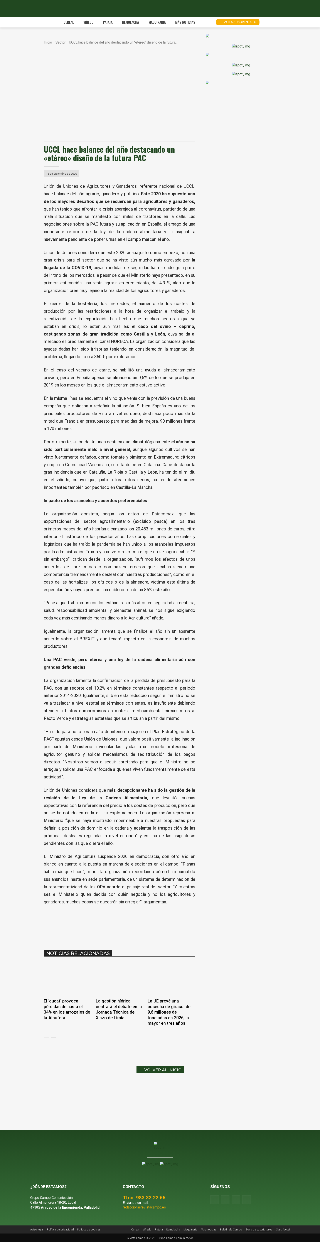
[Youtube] (236, 1199)
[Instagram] (225, 1199)
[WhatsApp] (107, 932)
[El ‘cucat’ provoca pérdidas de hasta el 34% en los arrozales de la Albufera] (67, 979)
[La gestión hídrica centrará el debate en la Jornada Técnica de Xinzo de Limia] (119, 979)
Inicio (48, 42)
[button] (207, 22)
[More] (147, 932)
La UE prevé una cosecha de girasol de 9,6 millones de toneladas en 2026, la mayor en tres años (169, 1012)
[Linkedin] (117, 932)
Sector (61, 42)
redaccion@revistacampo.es (144, 1207)
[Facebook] (87, 932)
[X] (97, 932)
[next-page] (53, 1035)
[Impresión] (137, 932)
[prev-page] (46, 1035)
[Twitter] (246, 1199)
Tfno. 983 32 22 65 (144, 1197)
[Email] (127, 932)
